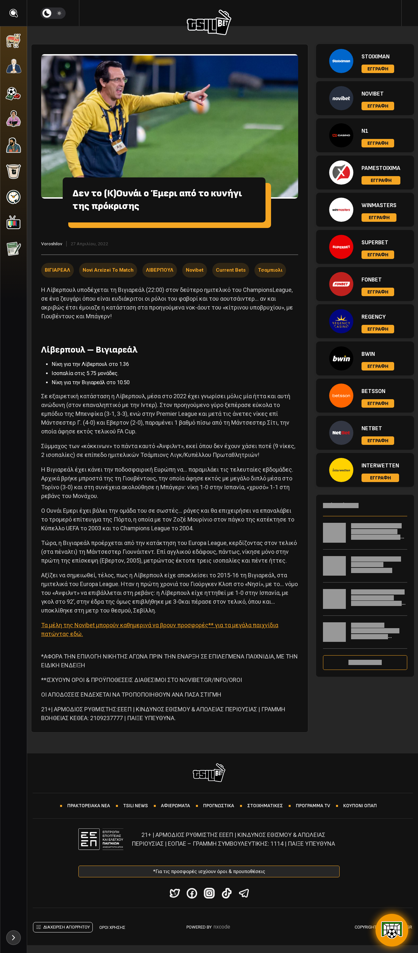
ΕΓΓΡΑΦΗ (377, 69)
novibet (194, 270)
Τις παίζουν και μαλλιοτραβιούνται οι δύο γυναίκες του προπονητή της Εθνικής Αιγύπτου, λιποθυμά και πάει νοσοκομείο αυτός (377, 639)
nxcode (222, 927)
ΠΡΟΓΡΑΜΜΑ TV (313, 806)
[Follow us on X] (175, 893)
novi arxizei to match (108, 270)
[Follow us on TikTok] (226, 893)
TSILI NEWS (135, 806)
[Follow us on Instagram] (209, 893)
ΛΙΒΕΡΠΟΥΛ (159, 270)
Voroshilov (51, 243)
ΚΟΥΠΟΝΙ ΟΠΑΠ (360, 806)
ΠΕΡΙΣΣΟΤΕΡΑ (365, 662)
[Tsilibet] (209, 23)
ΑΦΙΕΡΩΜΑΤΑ (175, 806)
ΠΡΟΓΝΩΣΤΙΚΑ (218, 806)
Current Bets (231, 270)
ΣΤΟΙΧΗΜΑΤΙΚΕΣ (265, 806)
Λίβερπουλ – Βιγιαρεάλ (89, 349)
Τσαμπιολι (270, 270)
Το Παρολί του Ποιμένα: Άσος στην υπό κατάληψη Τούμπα (376, 564)
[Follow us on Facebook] (192, 893)
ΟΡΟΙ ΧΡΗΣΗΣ (112, 927)
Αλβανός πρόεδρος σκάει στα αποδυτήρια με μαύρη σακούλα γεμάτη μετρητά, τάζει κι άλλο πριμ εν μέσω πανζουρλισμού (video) (378, 606)
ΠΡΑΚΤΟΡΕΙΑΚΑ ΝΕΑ (88, 806)
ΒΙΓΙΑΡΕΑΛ (57, 270)
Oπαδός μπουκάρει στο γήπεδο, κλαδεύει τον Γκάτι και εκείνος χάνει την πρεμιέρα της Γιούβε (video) (378, 537)
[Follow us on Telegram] (244, 893)
